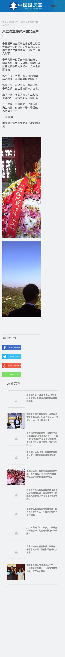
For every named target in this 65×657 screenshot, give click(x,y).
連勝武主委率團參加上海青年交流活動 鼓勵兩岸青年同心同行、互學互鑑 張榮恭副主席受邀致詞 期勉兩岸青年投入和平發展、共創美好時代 (42, 439)
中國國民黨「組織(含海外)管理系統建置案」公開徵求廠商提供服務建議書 (42, 398)
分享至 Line (14, 374)
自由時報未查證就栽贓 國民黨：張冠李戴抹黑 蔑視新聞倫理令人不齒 (42, 549)
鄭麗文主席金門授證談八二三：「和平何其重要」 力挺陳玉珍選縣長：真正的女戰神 (42, 568)
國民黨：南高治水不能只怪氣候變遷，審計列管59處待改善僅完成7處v (42, 455)
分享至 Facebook (14, 347)
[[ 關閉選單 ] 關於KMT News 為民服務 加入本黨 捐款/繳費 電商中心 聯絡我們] (45, 3)
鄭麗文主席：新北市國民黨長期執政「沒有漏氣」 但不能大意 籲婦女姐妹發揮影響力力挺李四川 (42, 474)
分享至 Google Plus (14, 365)
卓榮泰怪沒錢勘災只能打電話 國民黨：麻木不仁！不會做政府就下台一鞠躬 (42, 512)
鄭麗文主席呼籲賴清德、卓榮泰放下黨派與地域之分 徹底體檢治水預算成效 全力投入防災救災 (42, 417)
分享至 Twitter (14, 356)
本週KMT (13, 22)
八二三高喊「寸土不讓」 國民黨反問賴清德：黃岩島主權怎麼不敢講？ (42, 530)
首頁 (4, 22)
